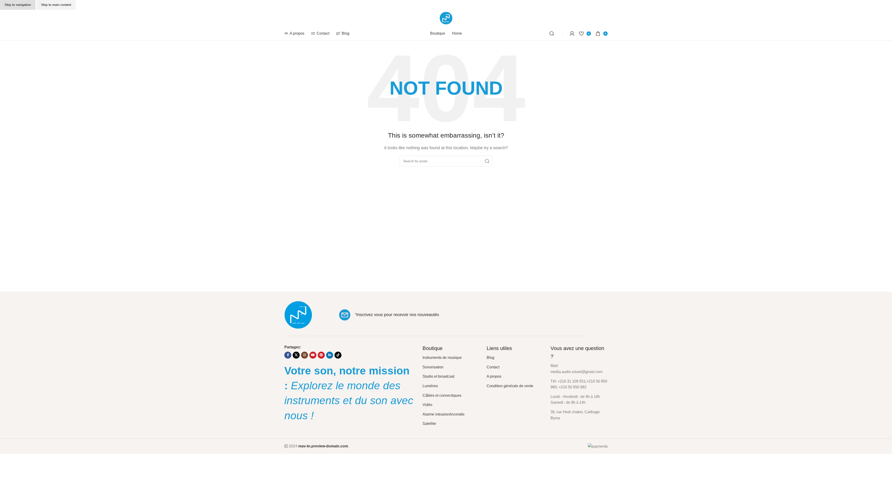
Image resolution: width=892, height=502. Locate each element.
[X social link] (296, 355)
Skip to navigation (18, 5)
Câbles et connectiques (442, 395)
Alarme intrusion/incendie (444, 414)
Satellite (429, 424)
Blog (490, 358)
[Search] (552, 33)
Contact (493, 367)
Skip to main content (56, 5)
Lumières (430, 386)
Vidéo (427, 405)
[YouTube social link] (312, 355)
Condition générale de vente (510, 386)
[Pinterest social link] (321, 355)
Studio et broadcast (438, 376)
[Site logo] (446, 18)
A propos (494, 376)
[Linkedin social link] (329, 355)
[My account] (572, 33)
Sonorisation (433, 367)
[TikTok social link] (337, 355)
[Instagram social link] (304, 355)
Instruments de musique (442, 358)
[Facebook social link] (287, 355)
